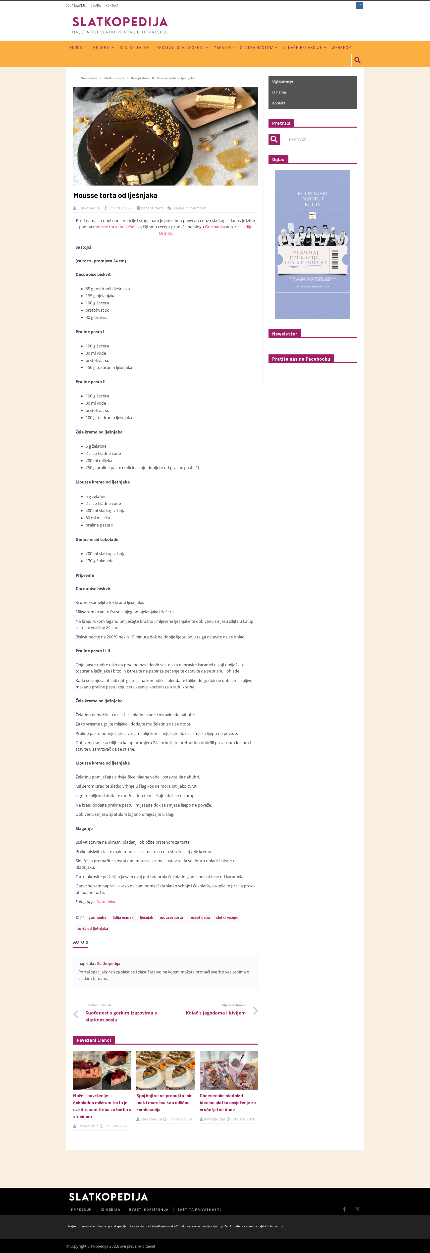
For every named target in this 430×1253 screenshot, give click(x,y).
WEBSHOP (341, 47)
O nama (96, 5)
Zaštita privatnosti (199, 1209)
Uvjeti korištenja (149, 1209)
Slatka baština (257, 47)
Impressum (80, 1209)
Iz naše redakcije (302, 47)
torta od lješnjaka (93, 928)
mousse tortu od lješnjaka (117, 227)
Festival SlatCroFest (181, 47)
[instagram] (360, 5)
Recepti (101, 47)
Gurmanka (215, 227)
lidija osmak (123, 917)
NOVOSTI (77, 47)
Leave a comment (190, 208)
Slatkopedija (89, 208)
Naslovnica (88, 78)
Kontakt (112, 5)
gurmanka (97, 917)
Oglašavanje (76, 5)
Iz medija (110, 1209)
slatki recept (227, 917)
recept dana (199, 917)
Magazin (222, 47)
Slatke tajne (135, 47)
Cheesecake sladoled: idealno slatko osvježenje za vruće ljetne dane (228, 1102)
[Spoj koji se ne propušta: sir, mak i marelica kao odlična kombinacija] (165, 1070)
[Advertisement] (305, 1168)
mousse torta (171, 917)
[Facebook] (351, 5)
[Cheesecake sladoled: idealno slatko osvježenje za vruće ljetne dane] (229, 1070)
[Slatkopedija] (120, 25)
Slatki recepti (114, 78)
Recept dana (140, 78)
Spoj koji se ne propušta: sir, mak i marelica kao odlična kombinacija (164, 1102)
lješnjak (146, 917)
